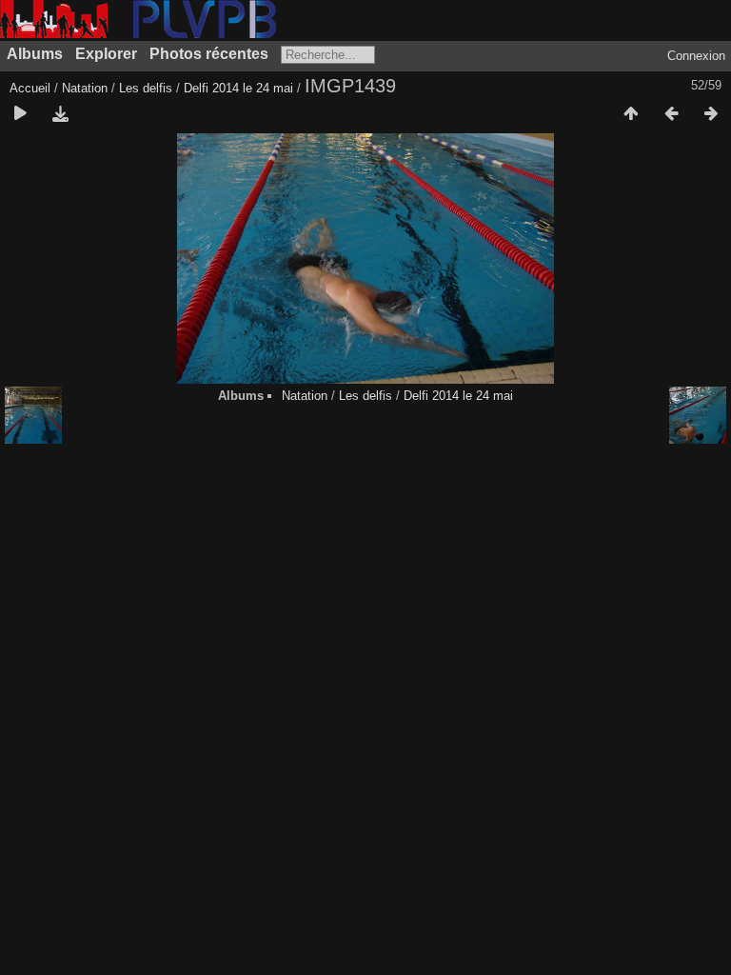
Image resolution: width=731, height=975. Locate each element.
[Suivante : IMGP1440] (711, 114)
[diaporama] (20, 114)
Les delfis (145, 88)
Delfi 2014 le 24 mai (238, 88)
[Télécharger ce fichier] (60, 114)
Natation (85, 88)
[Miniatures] (631, 114)
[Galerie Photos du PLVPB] (138, 34)
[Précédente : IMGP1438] (671, 114)
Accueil (30, 88)
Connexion (696, 56)
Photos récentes (208, 54)
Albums (35, 54)
